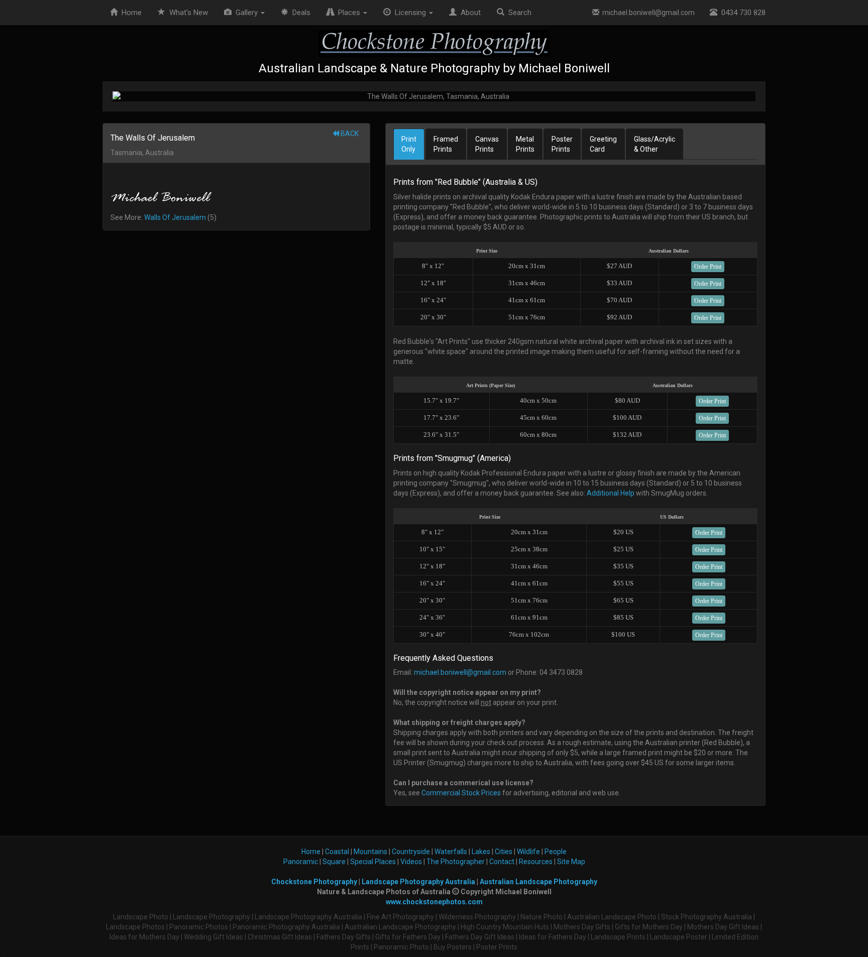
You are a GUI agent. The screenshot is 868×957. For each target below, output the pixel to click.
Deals (299, 12)
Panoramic (300, 862)
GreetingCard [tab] (603, 144)
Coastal (337, 852)
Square (334, 862)
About (469, 12)
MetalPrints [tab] (525, 144)
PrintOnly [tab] (408, 144)
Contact (501, 862)
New (188, 12)
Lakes (481, 852)
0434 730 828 (741, 12)
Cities (503, 852)
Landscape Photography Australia (418, 882)
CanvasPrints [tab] (487, 144)
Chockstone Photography (314, 882)
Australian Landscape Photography (538, 882)
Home (130, 12)
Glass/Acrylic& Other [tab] (654, 144)
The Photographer (455, 862)
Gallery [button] (246, 12)
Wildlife (528, 852)
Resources (536, 862)
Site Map (571, 862)
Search (517, 12)
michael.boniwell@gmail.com (647, 13)
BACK (349, 134)
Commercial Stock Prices (461, 793)
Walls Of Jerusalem (175, 217)
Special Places (373, 862)
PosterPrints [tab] (562, 144)
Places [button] (348, 12)
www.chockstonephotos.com (434, 902)
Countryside (411, 852)
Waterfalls (451, 852)
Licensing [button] (409, 12)
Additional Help (610, 493)
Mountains (370, 852)
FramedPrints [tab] (445, 144)
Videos (411, 862)
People (556, 852)
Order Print (707, 266)
